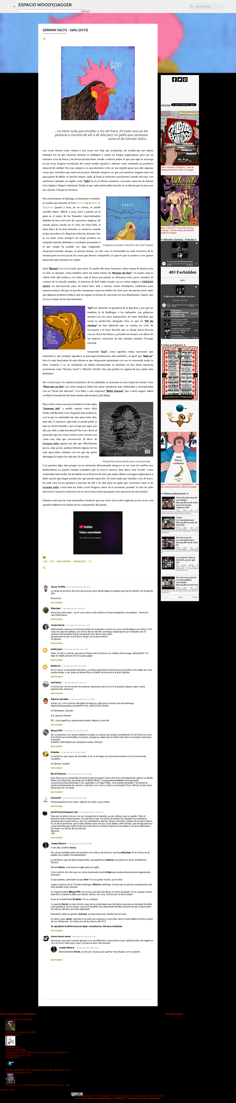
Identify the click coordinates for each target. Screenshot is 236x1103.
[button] (44, 39)
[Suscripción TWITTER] (179, 81)
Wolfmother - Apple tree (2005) (20, 1032)
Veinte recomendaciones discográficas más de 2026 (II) (186, 521)
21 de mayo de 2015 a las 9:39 (73, 608)
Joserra (80, 203)
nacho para (56, 649)
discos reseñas (63, 561)
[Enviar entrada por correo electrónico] (44, 558)
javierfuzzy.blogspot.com (64, 812)
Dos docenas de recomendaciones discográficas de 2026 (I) (187, 541)
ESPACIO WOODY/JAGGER (45, 4)
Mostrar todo (7, 1090)
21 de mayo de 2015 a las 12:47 (75, 649)
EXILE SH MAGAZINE (15, 1050)
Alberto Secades (60, 699)
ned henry (56, 682)
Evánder (55, 752)
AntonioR (56, 798)
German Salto (80, 561)
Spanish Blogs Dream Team (19, 1072)
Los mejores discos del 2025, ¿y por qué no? (185, 560)
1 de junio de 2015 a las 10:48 (86, 948)
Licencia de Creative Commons (149, 1096)
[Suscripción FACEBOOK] (174, 81)
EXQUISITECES (12, 1057)
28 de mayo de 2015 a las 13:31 (84, 936)
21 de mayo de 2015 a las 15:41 (74, 683)
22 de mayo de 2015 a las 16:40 (74, 798)
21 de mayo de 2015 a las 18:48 (73, 752)
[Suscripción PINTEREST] (185, 81)
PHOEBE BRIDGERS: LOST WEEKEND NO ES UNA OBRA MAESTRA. (38, 1070)
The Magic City (12, 1047)
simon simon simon (61, 936)
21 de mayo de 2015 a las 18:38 (82, 699)
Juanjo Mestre (58, 843)
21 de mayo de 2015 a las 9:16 (78, 587)
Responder (57, 603)
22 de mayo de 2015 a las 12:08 (79, 774)
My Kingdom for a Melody (18, 1019)
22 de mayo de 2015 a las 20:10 (91, 812)
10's (45, 561)
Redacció (55, 666)
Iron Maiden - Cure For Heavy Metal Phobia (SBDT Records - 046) (37, 1085)
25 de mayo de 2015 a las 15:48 (79, 844)
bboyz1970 (56, 730)
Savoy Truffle (58, 587)
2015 (52, 561)
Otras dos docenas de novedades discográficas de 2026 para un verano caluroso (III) (187, 502)
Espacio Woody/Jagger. (98, 1096)
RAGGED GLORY (13, 1034)
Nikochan (55, 608)
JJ (90, 561)
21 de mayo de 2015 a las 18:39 (75, 731)
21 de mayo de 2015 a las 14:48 (73, 666)
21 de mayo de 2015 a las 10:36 (77, 625)
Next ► (194, 597)
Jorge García (57, 625)
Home (180, 597)
